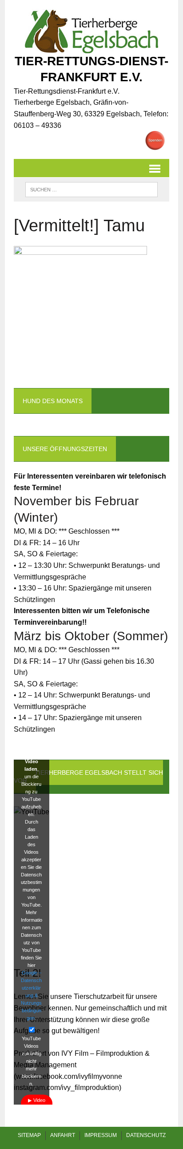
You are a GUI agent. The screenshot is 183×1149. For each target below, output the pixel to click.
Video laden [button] (38, 1103)
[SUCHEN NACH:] (91, 189)
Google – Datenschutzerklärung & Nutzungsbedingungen (31, 995)
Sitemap (29, 1135)
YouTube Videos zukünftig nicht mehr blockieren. (31, 1060)
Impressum (100, 1135)
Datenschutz (146, 1135)
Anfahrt (62, 1135)
